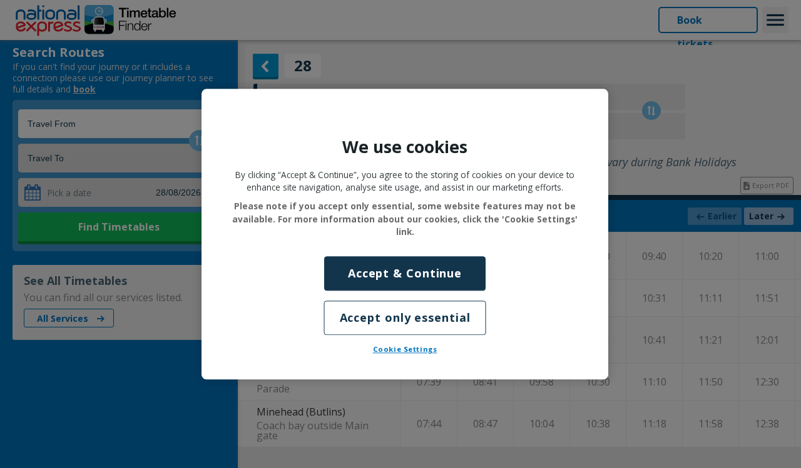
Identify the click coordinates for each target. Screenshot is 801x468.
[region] (405, 234)
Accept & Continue (405, 273)
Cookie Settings (405, 349)
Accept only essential (405, 317)
